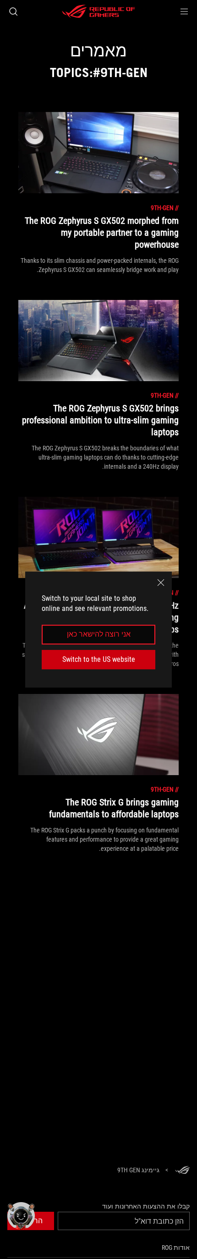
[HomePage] (182, 1171)
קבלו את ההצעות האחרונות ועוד (146, 1206)
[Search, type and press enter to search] (13, 11)
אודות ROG (176, 1247)
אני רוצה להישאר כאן (99, 634)
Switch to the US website (98, 659)
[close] (160, 582)
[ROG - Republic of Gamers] (98, 11)
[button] (184, 11)
